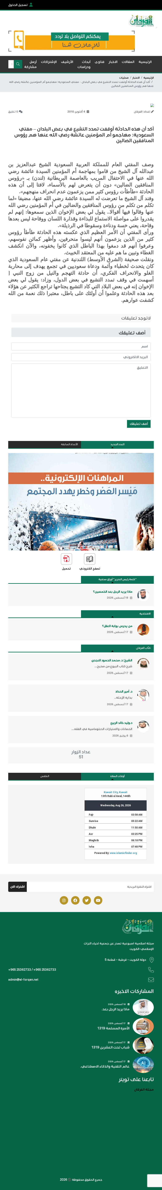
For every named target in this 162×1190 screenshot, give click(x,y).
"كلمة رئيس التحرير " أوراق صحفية (117, 579)
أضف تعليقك (139, 424)
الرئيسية (148, 77)
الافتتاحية (145, 613)
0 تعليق (13, 111)
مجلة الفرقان (144, 1089)
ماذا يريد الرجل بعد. (116, 1009)
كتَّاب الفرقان (143, 648)
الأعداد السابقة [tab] (69, 444)
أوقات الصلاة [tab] (117, 776)
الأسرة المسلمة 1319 (113, 1028)
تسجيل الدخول (18, 5)
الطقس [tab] (44, 776)
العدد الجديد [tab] (117, 444)
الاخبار (136, 77)
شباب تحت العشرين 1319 (111, 1047)
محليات (124, 77)
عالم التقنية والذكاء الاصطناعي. (105, 1066)
